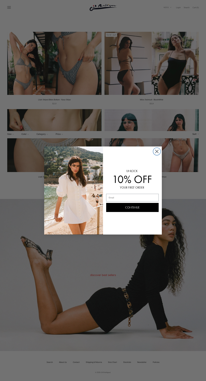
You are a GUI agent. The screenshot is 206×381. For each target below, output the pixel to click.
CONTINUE (132, 207)
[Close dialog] (157, 151)
